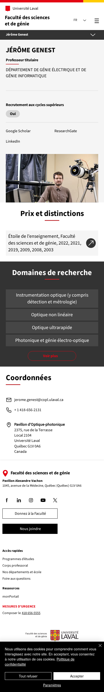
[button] (52, 82)
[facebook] (7, 500)
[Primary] (23, 9)
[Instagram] (31, 500)
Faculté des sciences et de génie (27, 20)
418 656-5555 (31, 613)
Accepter (77, 676)
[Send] (13, 113)
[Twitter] (55, 500)
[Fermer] (97, 648)
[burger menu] (97, 21)
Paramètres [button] (52, 685)
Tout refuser (28, 676)
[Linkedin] (19, 500)
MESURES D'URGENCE (19, 606)
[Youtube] (43, 500)
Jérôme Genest (17, 34)
